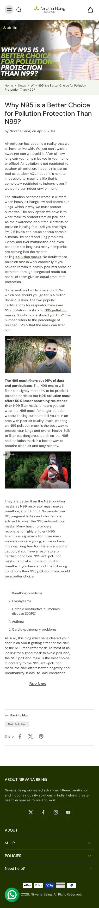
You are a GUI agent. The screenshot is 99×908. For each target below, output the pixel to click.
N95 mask (27, 410)
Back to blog (19, 715)
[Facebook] (43, 812)
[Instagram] (55, 812)
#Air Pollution (17, 724)
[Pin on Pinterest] (41, 736)
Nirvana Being (41, 894)
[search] (18, 9)
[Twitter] (30, 812)
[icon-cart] (89, 9)
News (22, 86)
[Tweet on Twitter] (30, 736)
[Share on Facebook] (20, 736)
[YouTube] (68, 812)
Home (9, 86)
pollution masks (28, 257)
